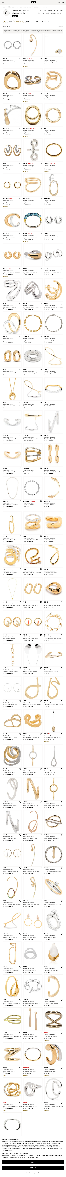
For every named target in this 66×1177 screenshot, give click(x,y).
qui (38, 32)
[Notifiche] (59, 2)
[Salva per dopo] (20, 58)
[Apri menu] (3, 2)
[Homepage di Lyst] (33, 2)
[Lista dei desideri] (63, 2)
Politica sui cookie (7, 1150)
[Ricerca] (6, 2)
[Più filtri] (4, 21)
